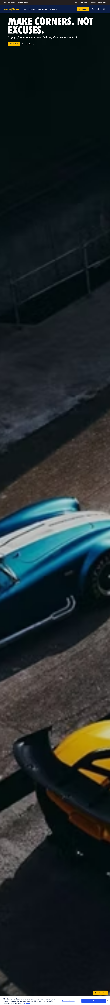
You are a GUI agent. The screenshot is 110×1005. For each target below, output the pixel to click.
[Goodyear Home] (11, 9)
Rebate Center (83, 2)
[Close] (107, 1000)
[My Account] (98, 9)
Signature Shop (42, 9)
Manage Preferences (68, 1001)
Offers (75, 2)
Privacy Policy (26, 1003)
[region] (55, 1000)
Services (32, 9)
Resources (53, 9)
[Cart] (104, 9)
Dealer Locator (102, 2)
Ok (93, 1001)
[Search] (93, 9)
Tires (24, 9)
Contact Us (93, 2)
